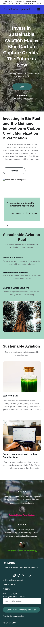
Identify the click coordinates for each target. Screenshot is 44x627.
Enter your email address (14, 596)
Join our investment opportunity (21, 610)
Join (22, 87)
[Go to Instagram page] (14, 575)
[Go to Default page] (30, 575)
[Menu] (38, 9)
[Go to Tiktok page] (18, 575)
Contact (14, 171)
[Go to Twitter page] (23, 575)
